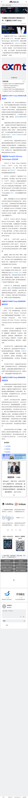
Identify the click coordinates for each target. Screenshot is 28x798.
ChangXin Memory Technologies (7, 564)
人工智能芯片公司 (20, 564)
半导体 (11, 170)
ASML (12, 193)
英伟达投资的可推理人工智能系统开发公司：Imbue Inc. (20, 511)
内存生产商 (7, 560)
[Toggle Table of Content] (23, 81)
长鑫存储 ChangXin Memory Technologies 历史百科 (11, 86)
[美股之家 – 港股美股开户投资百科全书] (14, 2)
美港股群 (24, 797)
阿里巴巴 (23, 351)
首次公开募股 (14, 272)
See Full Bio (17, 492)
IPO (20, 272)
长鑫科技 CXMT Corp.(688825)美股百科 (13, 83)
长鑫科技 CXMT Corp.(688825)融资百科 (14, 89)
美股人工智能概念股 (21, 570)
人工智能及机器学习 (11, 557)
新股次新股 (19, 555)
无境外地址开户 (17, 797)
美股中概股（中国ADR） (7, 567)
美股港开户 (10, 797)
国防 (7, 241)
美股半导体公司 (7, 570)
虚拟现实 (17, 117)
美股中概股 (8, 5)
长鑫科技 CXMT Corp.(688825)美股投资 (14, 91)
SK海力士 (14, 134)
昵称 (4, 620)
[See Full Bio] (22, 492)
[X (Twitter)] (14, 495)
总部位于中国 (18, 43)
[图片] (23, 617)
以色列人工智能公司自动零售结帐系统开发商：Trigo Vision (7, 525)
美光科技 (21, 134)
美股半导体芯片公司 (21, 567)
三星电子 (8, 134)
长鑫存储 (21, 560)
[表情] (20, 617)
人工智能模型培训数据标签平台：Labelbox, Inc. (7, 511)
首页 (3, 5)
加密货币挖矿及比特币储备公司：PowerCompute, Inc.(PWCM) (19, 525)
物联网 (23, 117)
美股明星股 (13, 555)
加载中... (5, 584)
